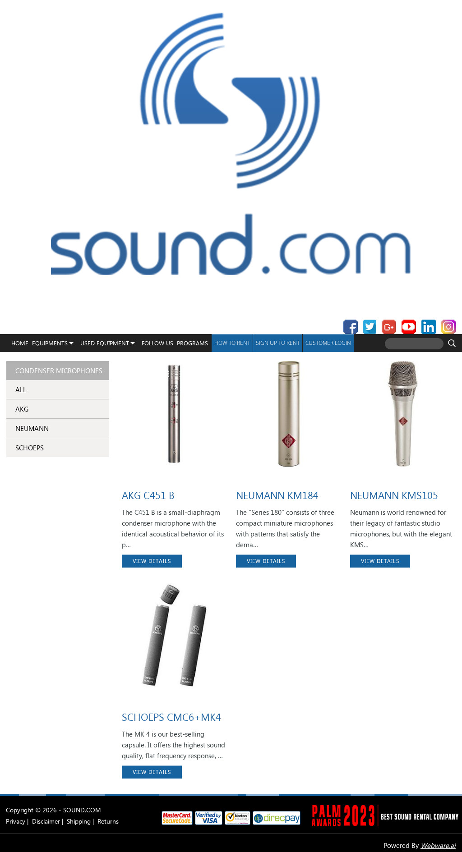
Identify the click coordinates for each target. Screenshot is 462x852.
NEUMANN (32, 428)
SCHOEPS (29, 447)
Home (19, 343)
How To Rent (232, 343)
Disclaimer (46, 821)
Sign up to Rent (278, 343)
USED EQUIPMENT (104, 343)
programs (192, 343)
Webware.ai (438, 845)
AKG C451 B (148, 495)
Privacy (15, 821)
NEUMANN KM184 (277, 495)
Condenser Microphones (58, 370)
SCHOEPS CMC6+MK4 (171, 717)
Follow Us (157, 343)
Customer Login (328, 343)
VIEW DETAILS (152, 561)
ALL (20, 389)
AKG (21, 408)
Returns (108, 821)
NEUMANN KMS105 (394, 495)
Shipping (79, 821)
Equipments (50, 343)
